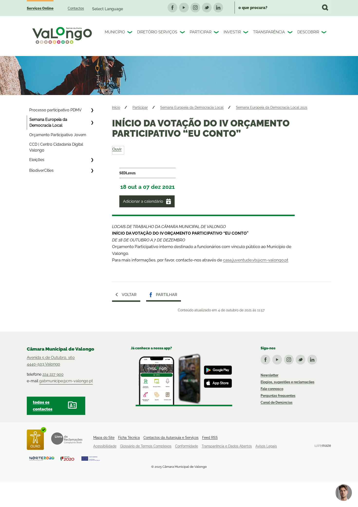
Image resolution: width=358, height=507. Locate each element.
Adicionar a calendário (143, 201)
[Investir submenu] (246, 33)
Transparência (269, 32)
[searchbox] (283, 7)
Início (116, 107)
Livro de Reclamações (66, 438)
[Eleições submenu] (92, 159)
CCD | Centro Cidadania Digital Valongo (56, 147)
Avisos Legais (266, 446)
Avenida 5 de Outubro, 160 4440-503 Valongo (51, 360)
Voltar (129, 294)
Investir (232, 32)
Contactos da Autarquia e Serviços (170, 438)
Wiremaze (322, 445)
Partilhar (166, 294)
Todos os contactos (42, 405)
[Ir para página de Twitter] (301, 358)
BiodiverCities (41, 170)
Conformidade (186, 446)
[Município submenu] (130, 33)
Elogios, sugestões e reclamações (287, 382)
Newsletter (269, 375)
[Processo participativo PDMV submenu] (92, 110)
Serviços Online (40, 8)
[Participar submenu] (216, 33)
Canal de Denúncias (276, 402)
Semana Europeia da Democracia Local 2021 (271, 107)
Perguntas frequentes (278, 396)
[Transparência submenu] (290, 33)
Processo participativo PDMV (55, 110)
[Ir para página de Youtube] (278, 358)
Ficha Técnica (129, 438)
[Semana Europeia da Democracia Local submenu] (92, 122)
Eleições (36, 159)
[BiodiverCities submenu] (92, 170)
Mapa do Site (103, 438)
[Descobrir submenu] (324, 33)
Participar (200, 32)
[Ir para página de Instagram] (290, 358)
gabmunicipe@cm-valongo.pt (66, 381)
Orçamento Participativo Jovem (57, 135)
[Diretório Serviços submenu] (183, 33)
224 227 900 (53, 374)
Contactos (76, 8)
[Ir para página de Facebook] (266, 358)
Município (115, 32)
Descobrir (308, 32)
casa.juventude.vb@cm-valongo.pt (255, 260)
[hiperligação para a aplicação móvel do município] (181, 379)
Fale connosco (272, 389)
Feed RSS (210, 438)
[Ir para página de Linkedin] (313, 358)
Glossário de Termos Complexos (145, 446)
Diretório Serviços (157, 32)
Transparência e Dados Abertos (227, 446)
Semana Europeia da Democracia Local (48, 122)
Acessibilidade (104, 446)
